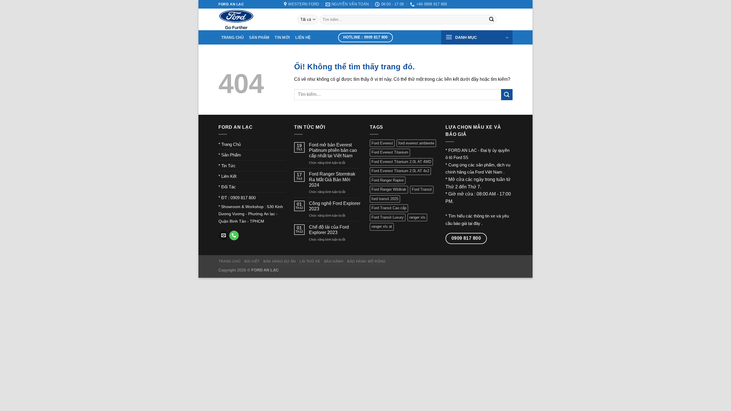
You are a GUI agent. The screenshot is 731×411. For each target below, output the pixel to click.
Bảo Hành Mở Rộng (366, 261)
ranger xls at (381, 226)
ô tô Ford (453, 157)
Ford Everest (382, 143)
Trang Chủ (232, 37)
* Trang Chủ (229, 144)
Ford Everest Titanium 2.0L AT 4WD (401, 162)
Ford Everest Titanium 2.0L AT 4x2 (400, 171)
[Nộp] (491, 20)
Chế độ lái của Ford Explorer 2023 (329, 230)
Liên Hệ (303, 37)
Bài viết (252, 261)
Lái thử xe (310, 261)
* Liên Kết (227, 176)
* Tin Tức (227, 165)
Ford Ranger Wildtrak (388, 189)
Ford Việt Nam (489, 172)
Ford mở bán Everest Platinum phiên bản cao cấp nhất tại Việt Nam (333, 150)
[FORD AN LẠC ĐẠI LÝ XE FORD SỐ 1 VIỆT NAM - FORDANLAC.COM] (253, 19)
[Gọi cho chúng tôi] (234, 235)
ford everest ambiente (416, 143)
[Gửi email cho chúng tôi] (223, 235)
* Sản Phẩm (229, 154)
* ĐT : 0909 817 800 (237, 197)
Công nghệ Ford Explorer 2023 (334, 206)
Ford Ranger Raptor (387, 180)
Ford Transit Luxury (387, 217)
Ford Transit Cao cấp (388, 208)
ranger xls (417, 217)
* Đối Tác (227, 186)
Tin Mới (282, 37)
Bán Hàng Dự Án (279, 261)
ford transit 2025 (384, 199)
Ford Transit (422, 189)
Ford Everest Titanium (389, 152)
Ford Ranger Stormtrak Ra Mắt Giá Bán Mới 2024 (332, 179)
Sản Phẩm (259, 37)
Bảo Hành (334, 261)
